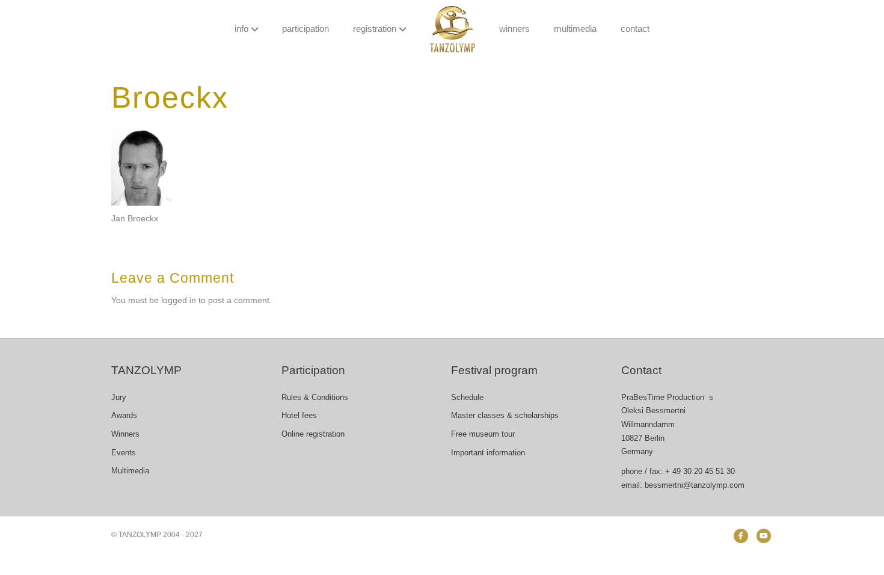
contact (635, 28)
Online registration (313, 433)
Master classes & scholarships (505, 415)
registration (374, 28)
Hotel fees (299, 415)
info (241, 28)
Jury (118, 397)
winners (514, 28)
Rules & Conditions (314, 397)
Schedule (467, 397)
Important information (488, 452)
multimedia (575, 28)
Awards (124, 415)
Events (123, 452)
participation (305, 28)
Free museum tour (483, 433)
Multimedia (130, 470)
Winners (125, 433)
